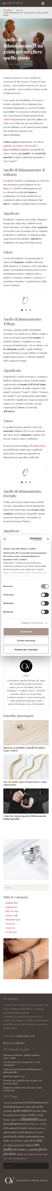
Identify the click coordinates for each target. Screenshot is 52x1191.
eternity (32, 145)
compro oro (15, 1119)
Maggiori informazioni (32, 623)
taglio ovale (12, 1158)
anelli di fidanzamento (36, 1102)
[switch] (45, 595)
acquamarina (18, 1102)
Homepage (7, 10)
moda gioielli (32, 1136)
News (8, 923)
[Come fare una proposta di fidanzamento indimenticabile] (26, 801)
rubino (20, 1154)
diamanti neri (18, 1123)
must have (18, 1140)
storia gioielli (28, 1154)
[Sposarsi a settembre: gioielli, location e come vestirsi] (26, 732)
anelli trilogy (38, 445)
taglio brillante (38, 1154)
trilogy (19, 145)
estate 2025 (37, 1124)
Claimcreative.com (25, 1036)
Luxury (9, 915)
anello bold (30, 1106)
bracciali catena (10, 1115)
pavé (27, 1149)
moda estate (17, 1136)
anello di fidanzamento (15, 119)
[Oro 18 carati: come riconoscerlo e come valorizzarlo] (26, 767)
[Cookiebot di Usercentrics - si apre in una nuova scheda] (31, 539)
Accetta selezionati (26, 640)
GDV (26, 675)
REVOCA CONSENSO (14, 1043)
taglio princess (21, 1158)
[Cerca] (49, 3)
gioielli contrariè (28, 1128)
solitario (7, 145)
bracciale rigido (40, 1111)
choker (32, 1115)
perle (33, 1149)
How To (19, 10)
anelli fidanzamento (14, 1106)
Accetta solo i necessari (26, 649)
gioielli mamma (10, 1132)
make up (35, 1132)
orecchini (36, 1140)
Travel (9, 927)
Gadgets (10, 907)
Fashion (9, 902)
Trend (9, 932)
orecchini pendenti (11, 1145)
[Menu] (43, 3)
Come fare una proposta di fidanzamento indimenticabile (24, 817)
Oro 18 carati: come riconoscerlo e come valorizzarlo (25, 783)
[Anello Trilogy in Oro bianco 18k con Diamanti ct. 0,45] (26, 471)
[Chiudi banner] (48, 539)
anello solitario (22, 1110)
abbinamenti (7, 1103)
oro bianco (27, 1145)
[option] (26, 299)
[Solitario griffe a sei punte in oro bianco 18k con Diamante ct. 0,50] (26, 299)
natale (26, 1140)
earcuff (30, 1123)
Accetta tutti (26, 631)
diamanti (29, 1118)
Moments (10, 919)
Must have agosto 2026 (14, 1076)
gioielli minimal (25, 1132)
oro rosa (19, 1149)
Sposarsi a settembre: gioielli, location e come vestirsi (24, 749)
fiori (18, 1127)
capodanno (22, 1115)
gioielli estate (41, 1128)
